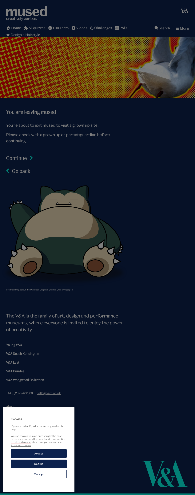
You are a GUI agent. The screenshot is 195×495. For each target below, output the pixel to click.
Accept (38, 453)
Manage (39, 474)
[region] (38, 449)
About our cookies (21, 445)
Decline (38, 463)
